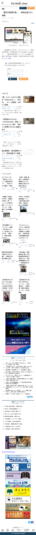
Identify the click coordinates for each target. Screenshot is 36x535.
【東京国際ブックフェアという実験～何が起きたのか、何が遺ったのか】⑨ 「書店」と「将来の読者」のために (7, 231)
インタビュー (22, 273)
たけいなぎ (4, 106)
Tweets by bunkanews (8, 452)
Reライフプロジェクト (7, 155)
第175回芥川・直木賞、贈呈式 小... (13, 411)
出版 (12, 18)
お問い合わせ (18, 530)
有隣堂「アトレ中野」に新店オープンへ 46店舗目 (17, 394)
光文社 (8, 108)
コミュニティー (5, 157)
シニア (11, 157)
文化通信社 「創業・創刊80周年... (13, 429)
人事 (8, 260)
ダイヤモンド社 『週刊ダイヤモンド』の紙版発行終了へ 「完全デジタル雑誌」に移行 (7, 181)
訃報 (24, 360)
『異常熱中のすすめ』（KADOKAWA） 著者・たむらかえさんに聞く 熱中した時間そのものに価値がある (11, 124)
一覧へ (29, 396)
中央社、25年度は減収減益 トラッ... (13, 408)
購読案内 (8, 530)
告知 (3, 303)
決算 (20, 191)
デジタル (4, 18)
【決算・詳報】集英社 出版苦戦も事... (14, 406)
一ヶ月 (21, 403)
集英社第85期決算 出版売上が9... (12, 416)
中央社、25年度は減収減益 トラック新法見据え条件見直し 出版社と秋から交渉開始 (24, 201)
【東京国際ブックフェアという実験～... (14, 418)
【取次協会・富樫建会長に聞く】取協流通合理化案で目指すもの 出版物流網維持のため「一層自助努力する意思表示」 (24, 258)
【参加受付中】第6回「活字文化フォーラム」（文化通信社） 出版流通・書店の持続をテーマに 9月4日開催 (24, 286)
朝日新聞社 (9, 158)
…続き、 (10, 58)
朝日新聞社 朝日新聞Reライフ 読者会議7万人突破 (18, 369)
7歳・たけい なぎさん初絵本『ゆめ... (13, 414)
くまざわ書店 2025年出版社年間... (13, 421)
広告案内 (13, 530)
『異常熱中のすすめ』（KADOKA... (13, 426)
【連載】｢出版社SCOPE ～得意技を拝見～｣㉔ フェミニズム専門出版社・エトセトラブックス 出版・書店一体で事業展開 (19, 387)
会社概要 (2, 530)
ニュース (9, 18)
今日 (13, 403)
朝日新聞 (4, 158)
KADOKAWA (5, 131)
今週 (17, 403)
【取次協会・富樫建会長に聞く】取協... (14, 424)
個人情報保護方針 (26, 530)
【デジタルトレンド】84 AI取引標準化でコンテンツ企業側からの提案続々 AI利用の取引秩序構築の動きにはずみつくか (24, 231)
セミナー (21, 300)
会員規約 (33, 530)
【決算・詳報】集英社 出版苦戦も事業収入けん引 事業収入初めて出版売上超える (24, 181)
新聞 (20, 247)
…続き (7, 114)
